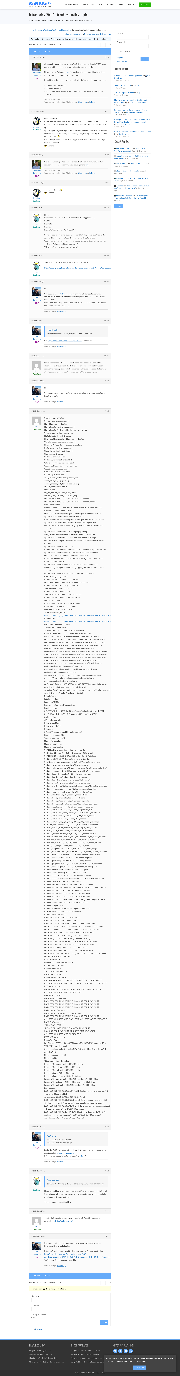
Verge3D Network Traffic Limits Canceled (87, 1362)
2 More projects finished (124, 93)
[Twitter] (115, 1351)
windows (107, 34)
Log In (104, 1322)
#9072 (107, 112)
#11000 (106, 381)
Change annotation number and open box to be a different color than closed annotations (132, 120)
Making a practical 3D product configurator (46, 1362)
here (87, 165)
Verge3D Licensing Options (40, 1350)
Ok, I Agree (140, 1368)
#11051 (107, 1236)
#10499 (106, 282)
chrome (68, 34)
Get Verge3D (145, 5)
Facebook (83, 102)
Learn (100, 5)
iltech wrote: (51, 1136)
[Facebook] (120, 1351)
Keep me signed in (39, 1316)
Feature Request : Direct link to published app (132, 132)
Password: (35, 1305)
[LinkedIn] (131, 1351)
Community (110, 5)
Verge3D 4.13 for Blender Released (85, 1354)
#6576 (107, 57)
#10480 (106, 256)
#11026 (106, 1127)
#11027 (106, 1171)
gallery (82, 1156)
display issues (77, 34)
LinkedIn (92, 102)
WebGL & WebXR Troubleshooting (57, 30)
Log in (31, 1329)
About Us (131, 5)
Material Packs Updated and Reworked (86, 1358)
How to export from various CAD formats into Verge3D (131, 187)
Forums (38, 30)
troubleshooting (90, 34)
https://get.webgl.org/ (65, 1153)
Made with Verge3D (89, 5)
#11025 (106, 411)
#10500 (106, 321)
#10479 (106, 208)
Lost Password (123, 61)
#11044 (106, 1211)
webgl (100, 34)
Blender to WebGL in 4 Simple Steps (43, 1358)
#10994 (106, 356)
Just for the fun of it (122, 85)
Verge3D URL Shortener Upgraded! (128, 75)
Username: (35, 1296)
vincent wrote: (52, 330)
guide (67, 72)
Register (38, 1329)
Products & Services (71, 5)
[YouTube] (126, 1351)
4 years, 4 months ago (85, 39)
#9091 (107, 183)
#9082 (107, 155)
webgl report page (65, 294)
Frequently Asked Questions (40, 1354)
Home (31, 30)
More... (118, 206)
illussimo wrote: (53, 1180)
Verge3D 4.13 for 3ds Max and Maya (85, 1350)
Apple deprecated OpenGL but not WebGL (65, 341)
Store (121, 5)
